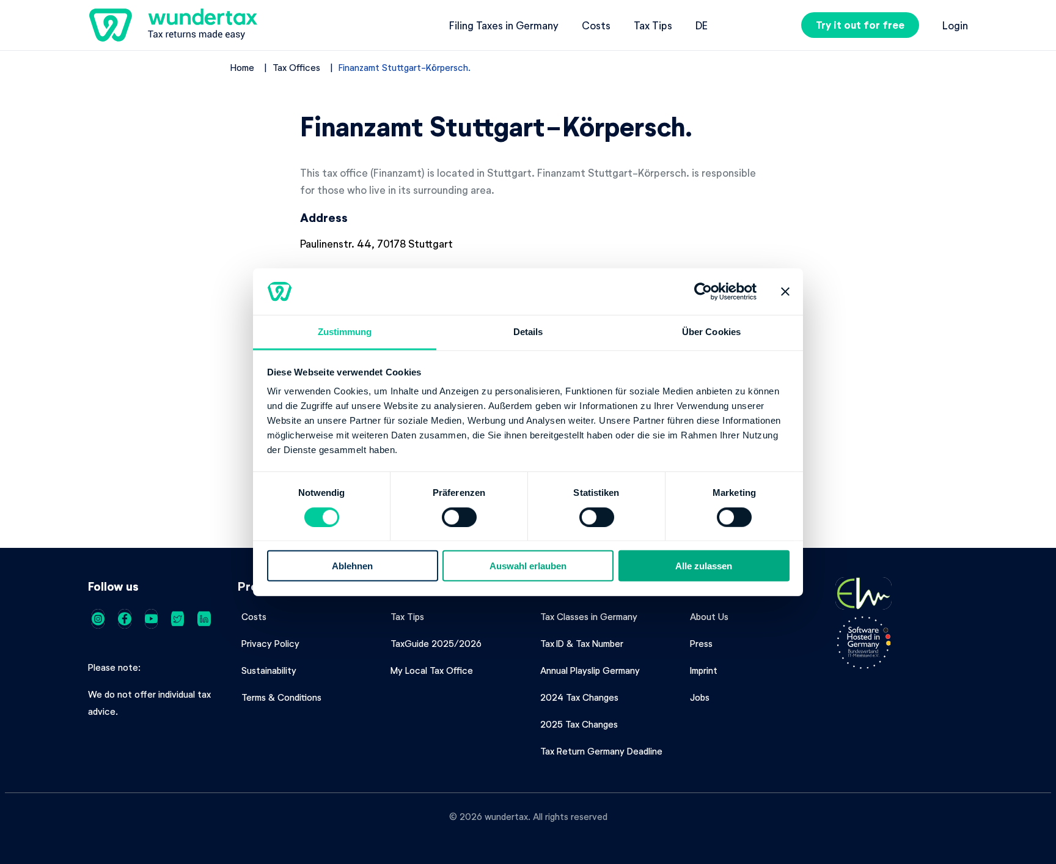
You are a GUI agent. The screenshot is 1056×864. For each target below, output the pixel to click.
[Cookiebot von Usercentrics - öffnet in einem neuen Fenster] (703, 291)
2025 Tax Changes (579, 723)
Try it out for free (860, 24)
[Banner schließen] (785, 291)
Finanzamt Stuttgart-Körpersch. (405, 67)
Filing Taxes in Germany (504, 25)
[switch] (459, 516)
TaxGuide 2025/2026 (436, 643)
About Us (709, 616)
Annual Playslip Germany (590, 670)
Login (955, 25)
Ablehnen (352, 566)
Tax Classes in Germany (588, 616)
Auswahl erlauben (528, 566)
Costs (596, 25)
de (701, 25)
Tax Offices (296, 67)
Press (701, 643)
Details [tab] (528, 332)
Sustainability (268, 670)
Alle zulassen (703, 566)
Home (242, 67)
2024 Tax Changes (579, 697)
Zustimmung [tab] (345, 332)
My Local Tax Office (432, 670)
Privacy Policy (270, 643)
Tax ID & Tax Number (581, 643)
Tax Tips (653, 25)
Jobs (700, 697)
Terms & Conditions (281, 697)
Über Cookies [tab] (711, 332)
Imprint (703, 670)
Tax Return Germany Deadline (601, 750)
